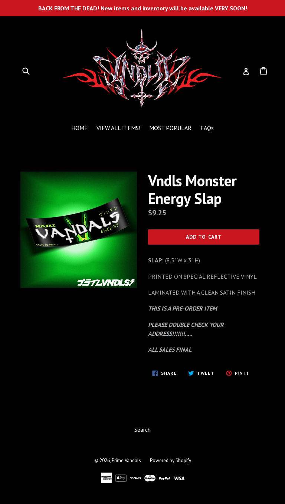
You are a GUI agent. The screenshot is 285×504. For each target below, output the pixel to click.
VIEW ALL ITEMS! (118, 128)
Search (142, 429)
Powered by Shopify (170, 460)
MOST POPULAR (170, 128)
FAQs (207, 128)
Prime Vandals (126, 460)
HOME (79, 128)
